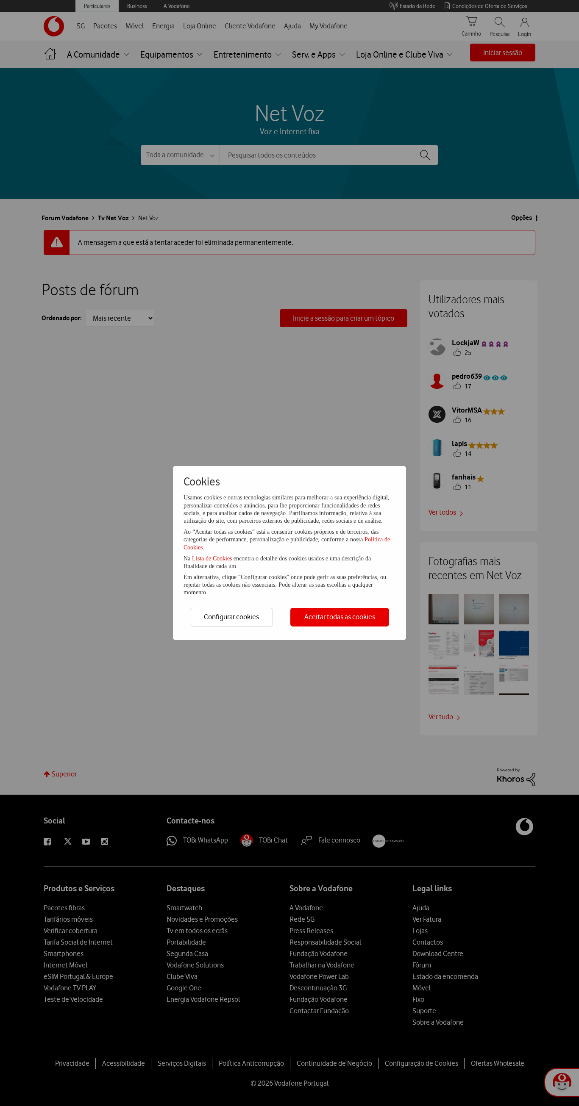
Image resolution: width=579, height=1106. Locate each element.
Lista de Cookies (213, 558)
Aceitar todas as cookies (339, 617)
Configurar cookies (231, 617)
